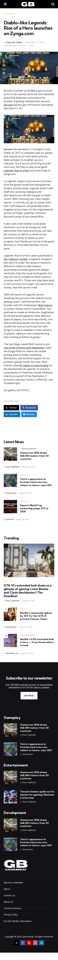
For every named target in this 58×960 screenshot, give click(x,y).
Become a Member (13, 882)
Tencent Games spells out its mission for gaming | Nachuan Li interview (37, 794)
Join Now (29, 695)
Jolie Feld (10, 519)
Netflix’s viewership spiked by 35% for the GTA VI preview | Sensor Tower (36, 616)
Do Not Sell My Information (17, 921)
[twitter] (16, 942)
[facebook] (22, 942)
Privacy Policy (11, 914)
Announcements (29, 449)
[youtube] (29, 942)
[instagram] (35, 942)
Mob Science (45, 305)
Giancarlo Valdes (14, 42)
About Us (8, 901)
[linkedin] (41, 942)
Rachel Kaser (11, 493)
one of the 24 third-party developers (24, 347)
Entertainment (28, 635)
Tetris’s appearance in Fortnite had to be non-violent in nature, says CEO (36, 482)
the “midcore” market (15, 259)
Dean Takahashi (12, 467)
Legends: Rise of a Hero (17, 170)
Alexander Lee (12, 653)
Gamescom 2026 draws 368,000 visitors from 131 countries (34, 455)
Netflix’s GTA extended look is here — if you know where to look (37, 642)
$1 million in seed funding (34, 365)
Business (10, 13)
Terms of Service (12, 908)
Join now (8, 104)
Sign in (7, 888)
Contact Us (9, 895)
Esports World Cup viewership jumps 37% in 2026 (34, 508)
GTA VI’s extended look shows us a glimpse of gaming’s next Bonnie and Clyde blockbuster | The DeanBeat (27, 591)
